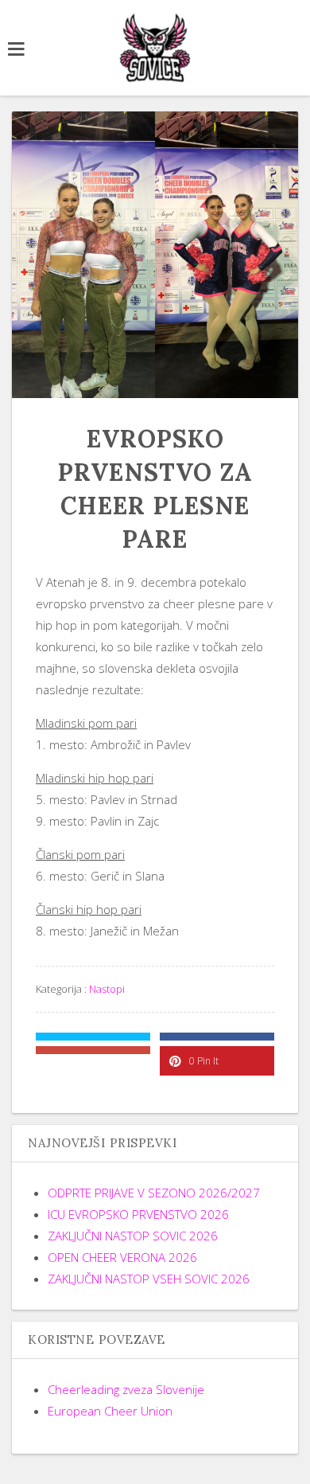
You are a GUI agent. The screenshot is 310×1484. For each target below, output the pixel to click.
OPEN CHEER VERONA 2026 (122, 1257)
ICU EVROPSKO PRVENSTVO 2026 (138, 1214)
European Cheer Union (110, 1411)
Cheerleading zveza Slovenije (126, 1389)
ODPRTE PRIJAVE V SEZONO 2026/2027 (154, 1193)
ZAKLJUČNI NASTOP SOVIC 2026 (133, 1236)
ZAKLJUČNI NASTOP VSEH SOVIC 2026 (149, 1279)
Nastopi (107, 989)
